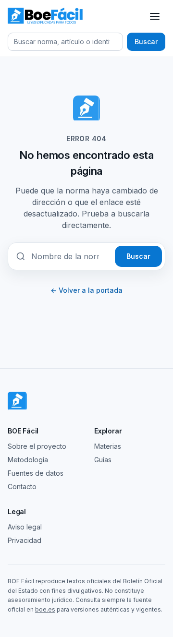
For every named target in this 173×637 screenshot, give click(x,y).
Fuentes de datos (35, 473)
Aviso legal (25, 527)
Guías (102, 460)
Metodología (28, 460)
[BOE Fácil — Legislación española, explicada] (46, 16)
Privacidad (24, 540)
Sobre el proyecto (37, 446)
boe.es (45, 609)
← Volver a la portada (86, 290)
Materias (107, 446)
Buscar (146, 41)
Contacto (22, 486)
